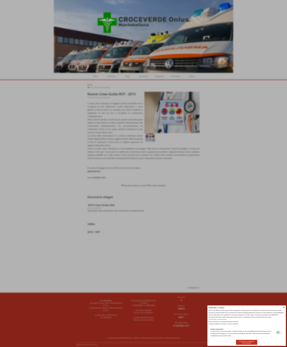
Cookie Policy (213, 319)
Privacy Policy (222, 319)
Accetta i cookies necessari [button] (246, 342)
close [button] (284, 307)
